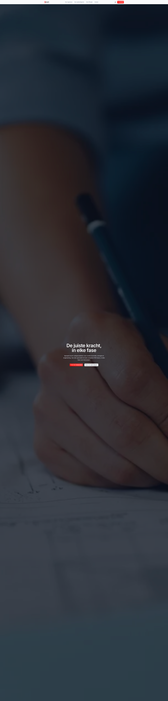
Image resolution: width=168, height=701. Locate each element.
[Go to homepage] (46, 2)
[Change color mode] (115, 2)
